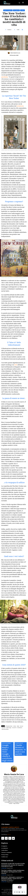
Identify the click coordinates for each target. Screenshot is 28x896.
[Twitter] (9, 838)
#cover (21, 726)
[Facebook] (2, 838)
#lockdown (19, 727)
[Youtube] (13, 838)
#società (3, 727)
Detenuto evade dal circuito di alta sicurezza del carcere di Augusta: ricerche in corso (13, 865)
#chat (14, 726)
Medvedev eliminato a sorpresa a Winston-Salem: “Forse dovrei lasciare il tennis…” (12, 878)
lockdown (20, 106)
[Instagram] (6, 838)
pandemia (4, 77)
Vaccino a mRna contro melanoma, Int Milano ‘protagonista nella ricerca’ (12, 872)
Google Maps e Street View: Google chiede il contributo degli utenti (7, 753)
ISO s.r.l (9, 834)
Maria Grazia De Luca (15, 52)
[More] (22, 29)
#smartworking (5, 729)
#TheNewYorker (8, 726)
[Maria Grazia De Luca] (9, 53)
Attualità (16, 10)
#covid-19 (14, 727)
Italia (22, 10)
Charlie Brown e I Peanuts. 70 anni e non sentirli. (20, 749)
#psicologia (8, 727)
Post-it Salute (8, 10)
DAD (16, 365)
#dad (18, 726)
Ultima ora (3, 868)
